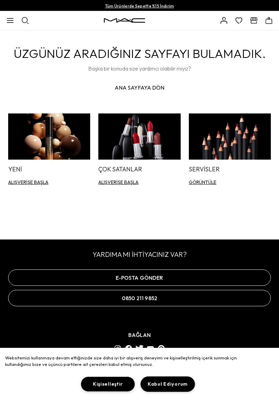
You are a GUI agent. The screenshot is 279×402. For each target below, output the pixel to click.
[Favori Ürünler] (239, 20)
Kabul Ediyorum (168, 384)
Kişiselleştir (108, 384)
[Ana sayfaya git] (124, 20)
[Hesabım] (224, 20)
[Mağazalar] (254, 20)
